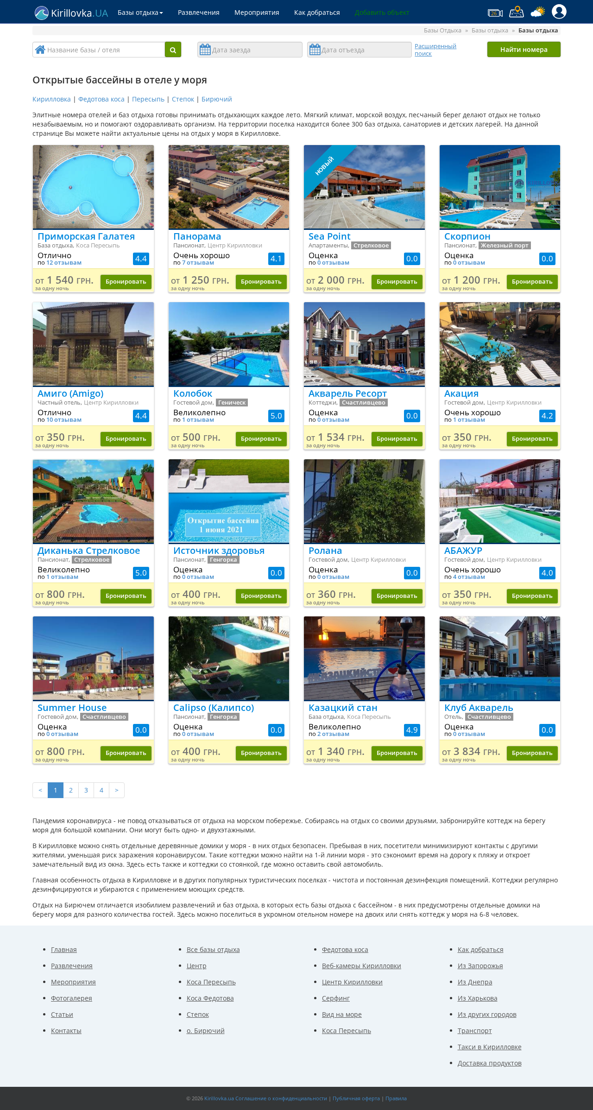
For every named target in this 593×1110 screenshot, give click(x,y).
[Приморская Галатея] (93, 186)
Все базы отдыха (213, 949)
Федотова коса (101, 99)
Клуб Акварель (478, 707)
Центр (197, 965)
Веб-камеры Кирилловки (361, 965)
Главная (64, 949)
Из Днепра (475, 981)
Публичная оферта (356, 1098)
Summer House (72, 707)
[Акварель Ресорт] (364, 344)
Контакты (66, 1030)
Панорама (197, 236)
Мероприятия (256, 12)
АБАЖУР (463, 550)
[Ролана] (364, 501)
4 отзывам (469, 577)
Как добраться (317, 12)
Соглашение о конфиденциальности (281, 1098)
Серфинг (336, 998)
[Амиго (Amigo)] (93, 344)
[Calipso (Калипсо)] (229, 658)
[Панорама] (229, 186)
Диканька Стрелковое (89, 550)
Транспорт (475, 1030)
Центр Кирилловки (352, 981)
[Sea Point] (364, 186)
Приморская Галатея (86, 236)
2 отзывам (333, 734)
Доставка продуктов (490, 1063)
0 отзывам (333, 262)
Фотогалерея (71, 998)
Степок (183, 99)
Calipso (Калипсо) (213, 707)
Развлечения (199, 12)
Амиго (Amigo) (70, 393)
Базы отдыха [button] (138, 12)
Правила (396, 1098)
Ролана (325, 550)
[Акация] (500, 344)
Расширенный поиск (435, 49)
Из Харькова (478, 998)
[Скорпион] (500, 186)
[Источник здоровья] (229, 501)
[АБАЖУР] (500, 501)
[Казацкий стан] (364, 658)
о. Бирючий (206, 1030)
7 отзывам (198, 262)
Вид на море (342, 1014)
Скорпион (467, 236)
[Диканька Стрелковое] (93, 501)
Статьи (62, 1014)
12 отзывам (64, 262)
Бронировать (126, 281)
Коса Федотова (210, 998)
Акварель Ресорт (348, 393)
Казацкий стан (343, 707)
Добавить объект (382, 12)
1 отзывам (198, 420)
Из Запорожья (480, 965)
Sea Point (330, 236)
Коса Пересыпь (211, 981)
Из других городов (487, 1014)
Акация (461, 393)
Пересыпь (148, 99)
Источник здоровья (219, 550)
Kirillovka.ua (219, 1098)
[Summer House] (93, 658)
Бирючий (217, 99)
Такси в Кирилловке (490, 1046)
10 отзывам (64, 420)
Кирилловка (51, 99)
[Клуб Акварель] (500, 658)
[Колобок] (229, 344)
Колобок (192, 393)
